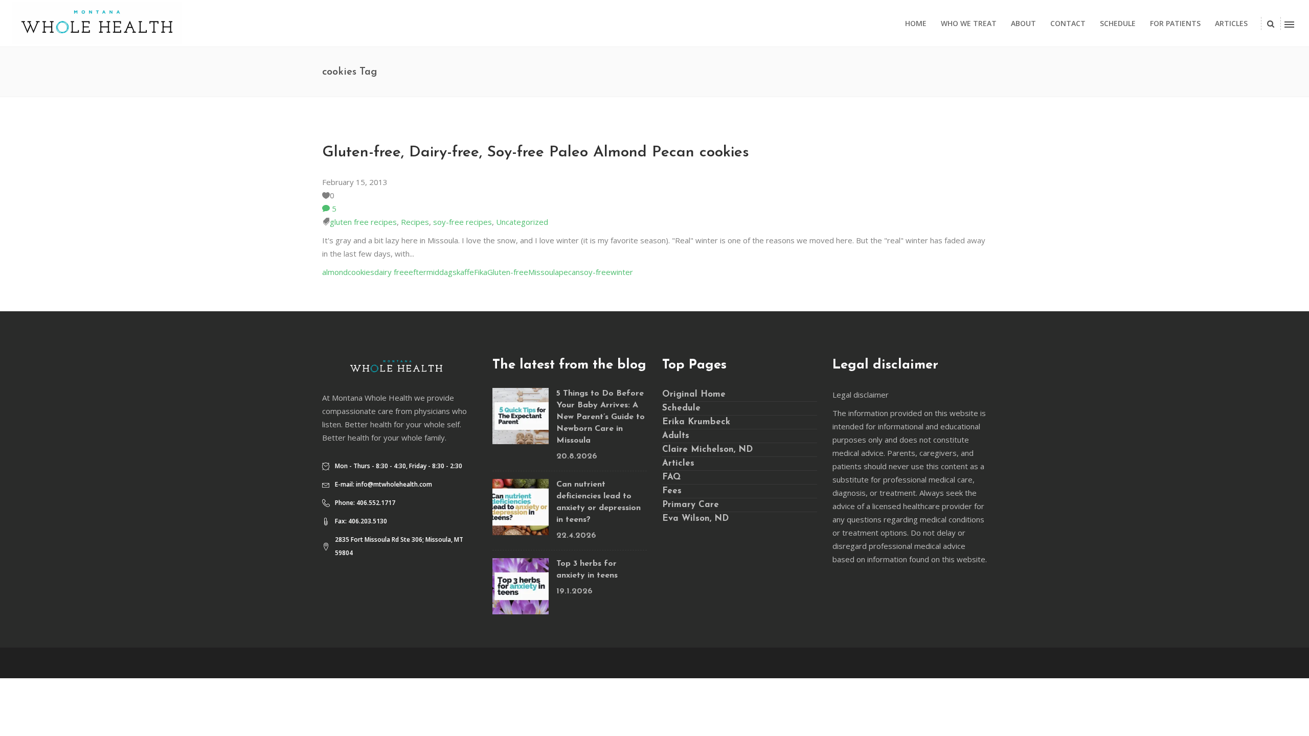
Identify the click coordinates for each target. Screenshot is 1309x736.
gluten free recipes (363, 222)
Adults (675, 435)
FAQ (671, 477)
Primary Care (690, 504)
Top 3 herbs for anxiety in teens (587, 570)
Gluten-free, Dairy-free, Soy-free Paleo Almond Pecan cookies (535, 152)
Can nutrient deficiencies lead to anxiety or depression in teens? (598, 502)
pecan (569, 272)
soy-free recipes (462, 222)
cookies (361, 272)
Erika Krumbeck (696, 422)
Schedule (681, 408)
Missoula (543, 272)
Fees (672, 491)
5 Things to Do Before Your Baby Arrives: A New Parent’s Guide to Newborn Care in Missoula (600, 417)
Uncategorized (522, 222)
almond (335, 272)
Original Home (694, 394)
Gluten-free (507, 272)
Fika (480, 272)
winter (622, 272)
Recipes (415, 222)
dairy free (391, 272)
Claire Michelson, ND (707, 449)
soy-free (595, 272)
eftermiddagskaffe (441, 272)
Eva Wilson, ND (695, 518)
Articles (678, 463)
